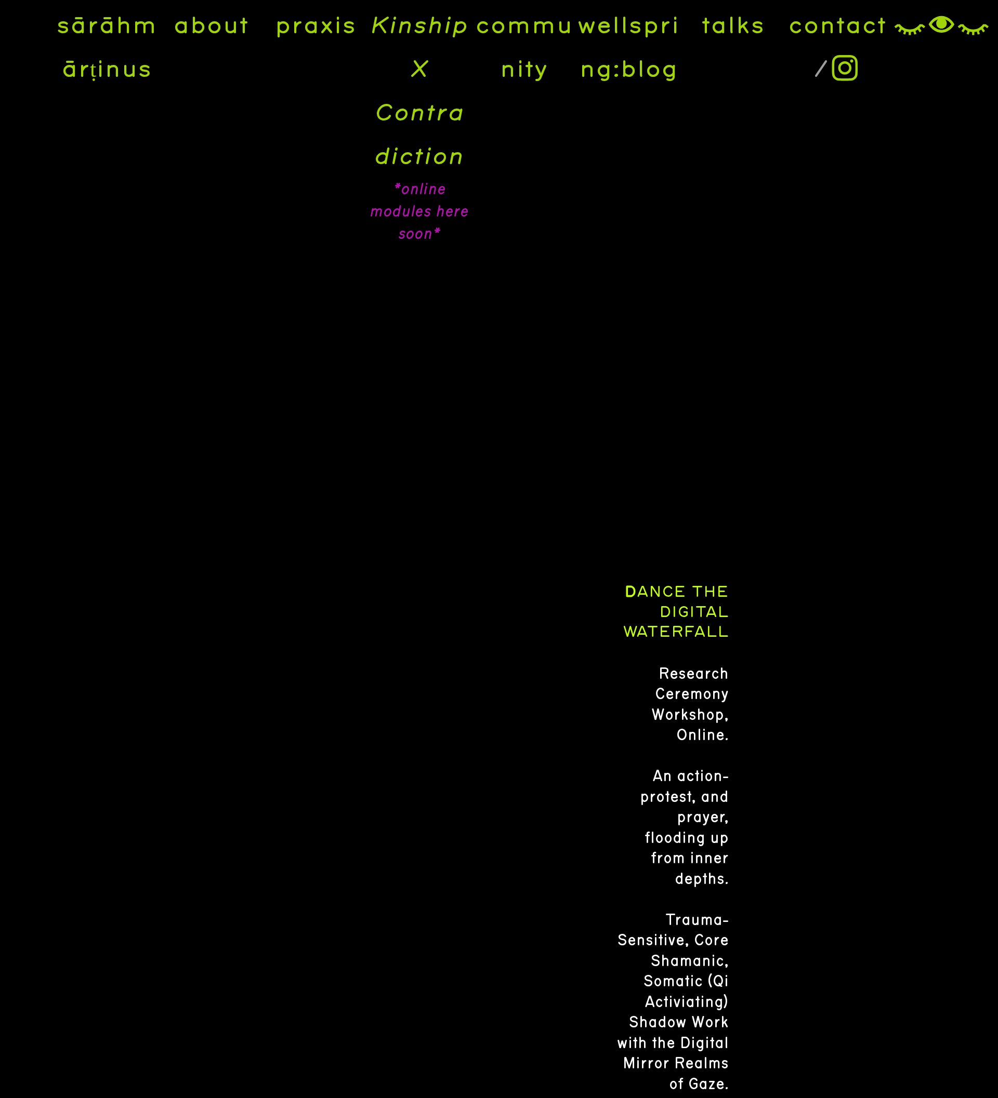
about (210, 26)
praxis (315, 26)
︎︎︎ (941, 26)
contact (837, 26)
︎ (845, 69)
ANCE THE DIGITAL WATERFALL (676, 612)
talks (733, 26)
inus (124, 69)
